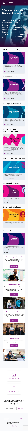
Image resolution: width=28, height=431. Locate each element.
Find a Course (14, 345)
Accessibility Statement (12, 419)
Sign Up (14, 320)
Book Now (14, 294)
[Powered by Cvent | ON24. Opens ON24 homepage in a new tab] (6, 419)
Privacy (20, 418)
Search (20, 408)
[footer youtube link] (16, 426)
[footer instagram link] (13, 426)
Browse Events (14, 266)
